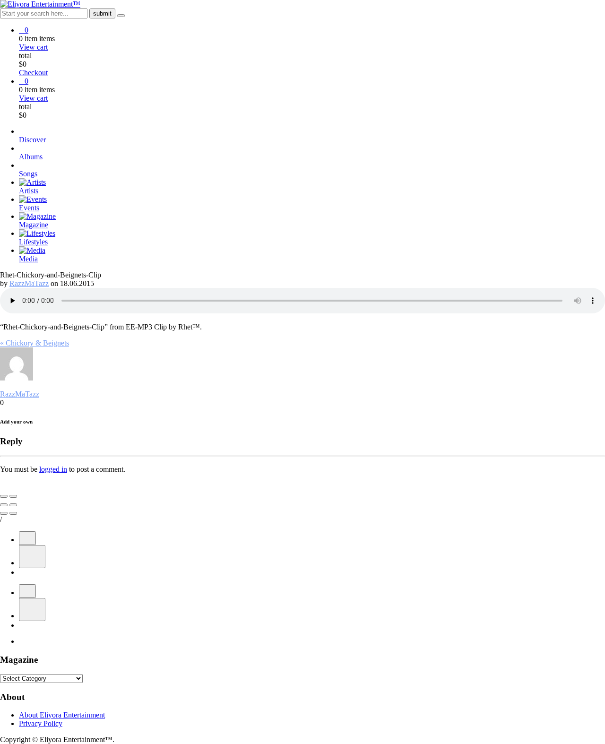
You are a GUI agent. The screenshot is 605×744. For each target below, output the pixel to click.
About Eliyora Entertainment (62, 715)
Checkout (33, 73)
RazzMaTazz (29, 283)
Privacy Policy (40, 723)
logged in (53, 469)
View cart (33, 47)
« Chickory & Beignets (34, 343)
